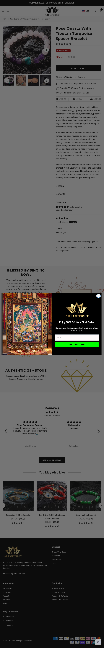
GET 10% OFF (77, 344)
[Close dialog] (98, 296)
